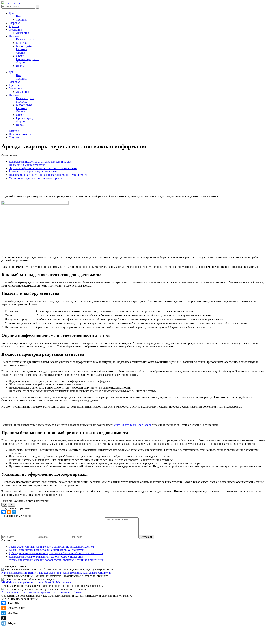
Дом (11, 13)
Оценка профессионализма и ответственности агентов (43, 168)
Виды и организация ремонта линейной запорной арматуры (46, 549)
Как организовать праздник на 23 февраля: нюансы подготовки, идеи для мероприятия (56, 572)
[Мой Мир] (14, 512)
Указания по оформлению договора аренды (36, 178)
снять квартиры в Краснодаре (132, 424)
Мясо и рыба (24, 46)
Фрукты (21, 62)
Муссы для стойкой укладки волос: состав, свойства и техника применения (56, 559)
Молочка (21, 42)
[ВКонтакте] (3, 512)
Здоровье (14, 23)
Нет (12, 504)
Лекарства (22, 32)
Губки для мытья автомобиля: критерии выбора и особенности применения (56, 553)
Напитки (21, 49)
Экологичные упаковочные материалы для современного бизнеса (42, 592)
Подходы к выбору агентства (27, 164)
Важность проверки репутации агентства (35, 171)
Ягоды (20, 65)
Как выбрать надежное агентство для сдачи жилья (40, 161)
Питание (14, 36)
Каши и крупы (25, 39)
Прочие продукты (27, 59)
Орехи (20, 55)
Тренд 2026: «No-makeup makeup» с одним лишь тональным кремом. (51, 546)
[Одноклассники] (9, 512)
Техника (21, 19)
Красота (14, 26)
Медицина (15, 29)
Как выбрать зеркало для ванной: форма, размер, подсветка (46, 556)
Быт (18, 16)
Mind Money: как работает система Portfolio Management (36, 582)
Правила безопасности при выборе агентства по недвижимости (49, 174)
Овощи (20, 52)
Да (4, 504)
